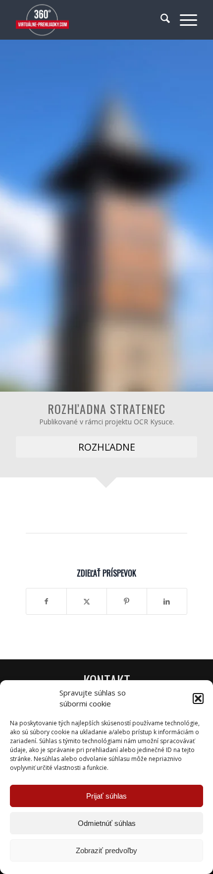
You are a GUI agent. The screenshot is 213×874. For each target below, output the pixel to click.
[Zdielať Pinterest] (127, 601)
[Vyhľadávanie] (160, 20)
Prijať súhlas (106, 796)
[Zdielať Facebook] (46, 601)
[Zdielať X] (86, 601)
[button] (198, 698)
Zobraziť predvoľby (106, 850)
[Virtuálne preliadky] (88, 20)
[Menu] (183, 20)
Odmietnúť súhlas (107, 823)
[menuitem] (160, 20)
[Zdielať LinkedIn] (167, 601)
